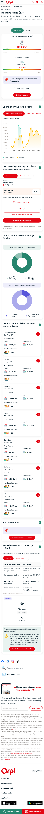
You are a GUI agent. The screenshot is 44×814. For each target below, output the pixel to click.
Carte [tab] (28, 30)
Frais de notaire (11, 522)
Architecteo (18, 593)
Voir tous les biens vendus (22, 220)
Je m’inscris (36, 708)
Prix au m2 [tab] (17, 30)
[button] (22, 778)
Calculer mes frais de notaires (22, 538)
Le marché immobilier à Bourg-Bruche (18, 237)
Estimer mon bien (22, 95)
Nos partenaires (6, 783)
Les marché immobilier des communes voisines (19, 324)
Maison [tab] (8, 558)
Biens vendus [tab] (10, 176)
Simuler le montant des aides (22, 649)
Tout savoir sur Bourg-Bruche (22, 215)
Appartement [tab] (21, 558)
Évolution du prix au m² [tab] (14, 113)
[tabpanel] (22, 67)
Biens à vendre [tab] (25, 176)
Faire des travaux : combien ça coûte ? (18, 546)
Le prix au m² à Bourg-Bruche (17, 107)
